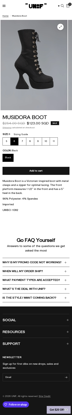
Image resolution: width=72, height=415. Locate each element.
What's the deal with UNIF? (24, 288)
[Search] (62, 6)
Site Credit (45, 396)
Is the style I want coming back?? (29, 297)
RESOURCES (14, 332)
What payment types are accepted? (31, 280)
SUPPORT (11, 344)
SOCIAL (9, 320)
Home (6, 16)
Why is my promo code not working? (32, 262)
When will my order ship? (23, 271)
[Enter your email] (66, 377)
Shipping (7, 127)
